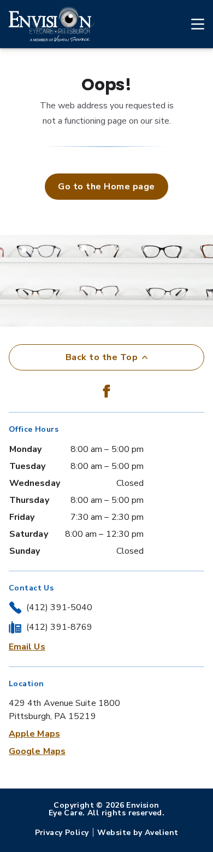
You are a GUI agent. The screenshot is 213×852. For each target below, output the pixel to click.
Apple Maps (34, 734)
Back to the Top (102, 357)
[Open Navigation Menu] (192, 24)
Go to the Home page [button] (106, 187)
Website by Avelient (137, 832)
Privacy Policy (62, 832)
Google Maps (37, 751)
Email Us (27, 647)
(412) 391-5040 (59, 607)
